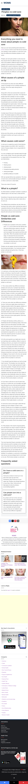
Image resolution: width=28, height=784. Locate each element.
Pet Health (4, 703)
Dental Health (5, 667)
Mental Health (5, 694)
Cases (3, 663)
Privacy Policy (4, 727)
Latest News (5, 688)
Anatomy (4, 661)
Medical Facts (5, 690)
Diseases (4, 672)
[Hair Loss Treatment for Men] (7, 572)
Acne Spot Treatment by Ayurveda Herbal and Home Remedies (20, 579)
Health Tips (4, 681)
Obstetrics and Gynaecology (8, 699)
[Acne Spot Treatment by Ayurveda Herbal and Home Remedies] (21, 572)
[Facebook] (10, 521)
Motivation (4, 697)
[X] (13, 521)
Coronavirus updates (7, 665)
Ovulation (3, 741)
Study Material (5, 710)
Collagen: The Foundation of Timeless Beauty (7, 565)
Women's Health (5, 714)
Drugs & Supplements (7, 674)
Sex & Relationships (6, 708)
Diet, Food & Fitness (6, 670)
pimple (3, 49)
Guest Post (3, 730)
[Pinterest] (15, 521)
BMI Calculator (4, 739)
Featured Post (5, 679)
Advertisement (4, 731)
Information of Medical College (9, 685)
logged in (9, 590)
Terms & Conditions (5, 728)
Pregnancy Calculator (6, 742)
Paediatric (4, 701)
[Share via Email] (18, 521)
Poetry (3, 705)
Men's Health (5, 692)
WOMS (4, 15)
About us (3, 725)
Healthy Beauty (5, 9)
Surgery (4, 712)
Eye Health (4, 676)
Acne (8, 226)
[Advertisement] (14, 609)
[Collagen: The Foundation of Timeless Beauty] (7, 558)
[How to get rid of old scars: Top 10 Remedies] (21, 558)
